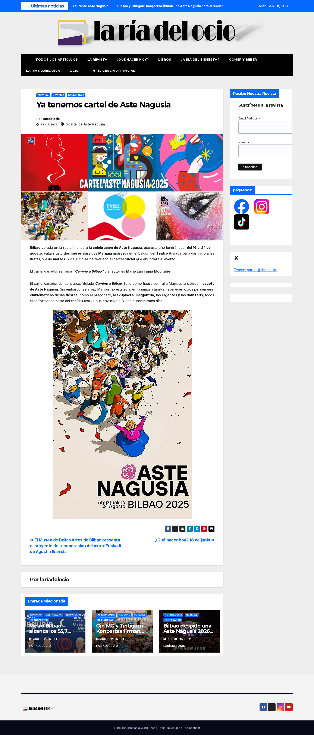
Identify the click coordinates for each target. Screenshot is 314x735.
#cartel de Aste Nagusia (85, 124)
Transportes (39, 620)
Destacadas (76, 95)
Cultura (43, 95)
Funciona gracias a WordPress (135, 727)
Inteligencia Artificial (113, 71)
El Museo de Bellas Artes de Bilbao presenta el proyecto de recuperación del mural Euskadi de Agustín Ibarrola (75, 545)
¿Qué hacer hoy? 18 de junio (183, 540)
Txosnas (124, 614)
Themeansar (191, 727)
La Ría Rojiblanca (43, 71)
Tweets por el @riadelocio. (255, 270)
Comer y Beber (243, 59)
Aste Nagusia (106, 614)
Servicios (72, 614)
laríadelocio (51, 119)
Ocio (75, 71)
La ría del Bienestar (200, 59)
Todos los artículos (56, 59)
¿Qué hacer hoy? (133, 59)
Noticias (58, 95)
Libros (164, 59)
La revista (97, 59)
